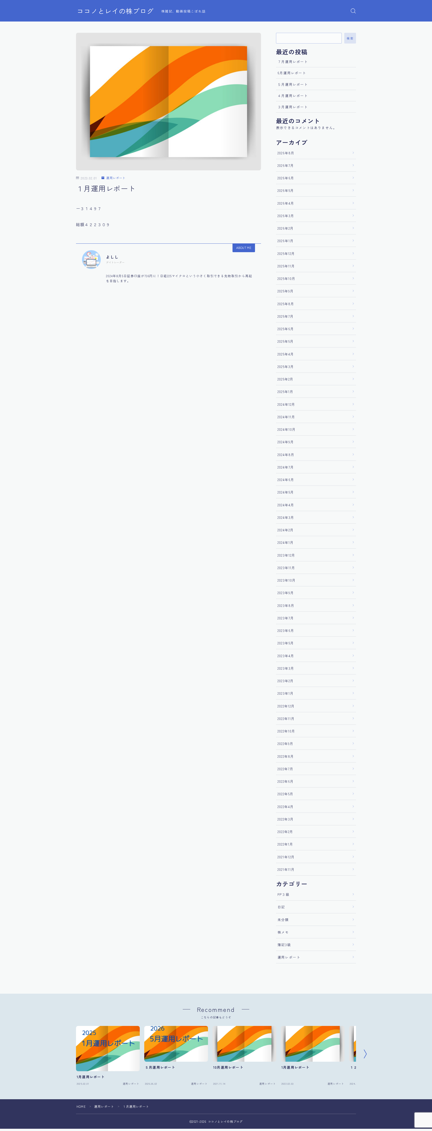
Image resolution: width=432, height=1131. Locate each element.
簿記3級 (284, 944)
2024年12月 (287, 404)
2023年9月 (286, 592)
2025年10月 (287, 278)
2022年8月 (286, 756)
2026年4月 (286, 203)
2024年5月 (286, 492)
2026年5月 (286, 190)
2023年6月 (286, 630)
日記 (281, 906)
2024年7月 (286, 467)
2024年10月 (287, 429)
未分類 (283, 919)
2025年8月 (286, 303)
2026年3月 (286, 215)
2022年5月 (286, 793)
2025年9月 (286, 290)
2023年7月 (286, 617)
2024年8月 (286, 454)
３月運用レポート (293, 106)
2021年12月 (286, 856)
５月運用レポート (293, 84)
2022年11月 (286, 718)
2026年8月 (286, 152)
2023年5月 (286, 642)
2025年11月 (286, 265)
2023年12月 (287, 555)
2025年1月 (286, 391)
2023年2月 (286, 680)
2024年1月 (286, 542)
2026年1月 (286, 240)
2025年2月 (286, 379)
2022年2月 (285, 831)
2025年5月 (286, 341)
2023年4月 (286, 655)
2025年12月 (286, 253)
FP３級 (284, 894)
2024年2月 (286, 529)
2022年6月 (286, 781)
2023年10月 (287, 580)
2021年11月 (286, 869)
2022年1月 (285, 844)
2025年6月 (286, 328)
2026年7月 (286, 165)
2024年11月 (287, 416)
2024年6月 (286, 479)
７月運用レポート (293, 61)
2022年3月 (286, 819)
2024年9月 (286, 441)
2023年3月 (286, 668)
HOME (81, 1106)
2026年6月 (286, 177)
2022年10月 (287, 730)
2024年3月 (286, 517)
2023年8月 (286, 605)
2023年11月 (287, 567)
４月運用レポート (293, 95)
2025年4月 (286, 353)
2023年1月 (286, 693)
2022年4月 (286, 806)
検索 (350, 38)
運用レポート (116, 178)
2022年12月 (286, 705)
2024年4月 (286, 504)
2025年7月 (286, 316)
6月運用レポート (292, 72)
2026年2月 (286, 228)
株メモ (283, 932)
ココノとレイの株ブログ (115, 11)
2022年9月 (286, 743)
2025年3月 (286, 366)
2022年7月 (286, 768)
